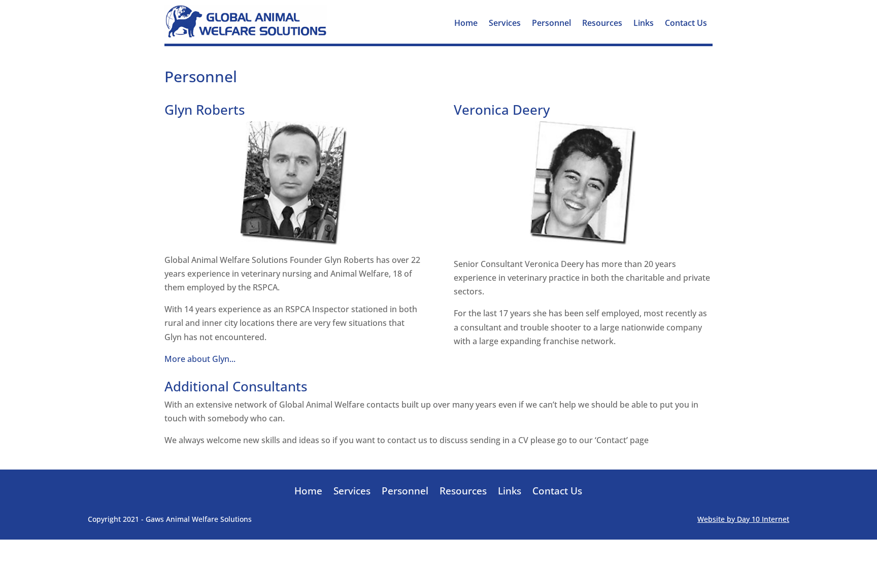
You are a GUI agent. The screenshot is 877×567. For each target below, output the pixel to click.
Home (466, 23)
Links (643, 23)
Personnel (551, 23)
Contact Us (686, 23)
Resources (602, 23)
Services (505, 23)
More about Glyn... (199, 358)
